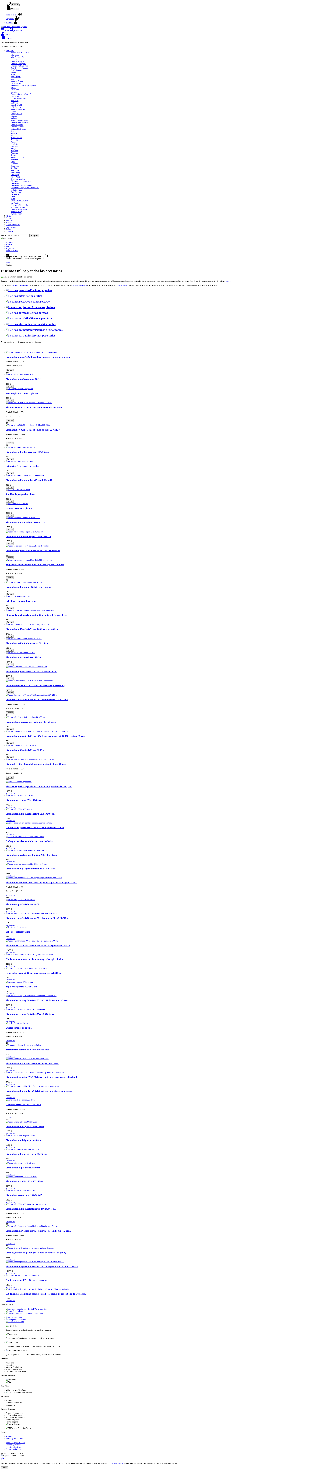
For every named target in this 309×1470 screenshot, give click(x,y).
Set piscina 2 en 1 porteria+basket (22, 466)
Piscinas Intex (33, 295)
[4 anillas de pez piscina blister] (18, 490)
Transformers (16, 192)
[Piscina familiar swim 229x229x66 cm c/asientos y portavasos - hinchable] (35, 1072)
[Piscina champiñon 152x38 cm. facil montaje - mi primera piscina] (31, 352)
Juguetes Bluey (16, 212)
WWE (13, 199)
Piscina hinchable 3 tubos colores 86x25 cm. (27, 643)
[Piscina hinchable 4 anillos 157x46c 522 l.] (23, 518)
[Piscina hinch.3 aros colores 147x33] (20, 653)
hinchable (15, 285)
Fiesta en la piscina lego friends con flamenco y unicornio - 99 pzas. (39, 786)
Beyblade (14, 75)
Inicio (8, 263)
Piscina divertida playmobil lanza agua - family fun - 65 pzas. (36, 764)
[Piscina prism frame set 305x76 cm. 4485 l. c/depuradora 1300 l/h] (32, 941)
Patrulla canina (16, 138)
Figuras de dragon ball (19, 201)
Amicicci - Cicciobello (19, 205)
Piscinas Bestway (39, 301)
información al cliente (14, 1367)
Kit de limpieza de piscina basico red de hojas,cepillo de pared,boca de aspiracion (46, 1294)
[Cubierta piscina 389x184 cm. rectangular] (22, 1275)
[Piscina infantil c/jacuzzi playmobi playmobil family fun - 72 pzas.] (32, 1226)
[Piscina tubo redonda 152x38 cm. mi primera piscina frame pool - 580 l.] (34, 878)
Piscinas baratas (38, 312)
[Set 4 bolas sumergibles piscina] (18, 596)
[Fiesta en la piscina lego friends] (19, 782)
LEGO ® (14, 59)
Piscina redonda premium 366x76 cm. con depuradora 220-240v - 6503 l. (42, 1266)
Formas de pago (12, 1422)
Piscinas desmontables (49, 329)
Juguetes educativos (13, 1447)
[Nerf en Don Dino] (14, 1317)
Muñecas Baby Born (18, 61)
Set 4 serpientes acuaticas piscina (22, 393)
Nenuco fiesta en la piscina (19, 508)
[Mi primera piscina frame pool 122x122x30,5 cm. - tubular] (29, 560)
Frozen (13, 88)
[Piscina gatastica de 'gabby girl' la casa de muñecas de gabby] (30, 1248)
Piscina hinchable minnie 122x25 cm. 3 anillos (28, 587)
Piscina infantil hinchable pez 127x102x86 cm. (28, 536)
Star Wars (14, 168)
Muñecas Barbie (17, 125)
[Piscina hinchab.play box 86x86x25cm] (21, 1122)
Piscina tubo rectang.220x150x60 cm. (24, 800)
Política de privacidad (14, 1369)
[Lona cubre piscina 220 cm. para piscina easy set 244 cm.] (28, 968)
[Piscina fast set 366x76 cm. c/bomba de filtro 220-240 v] (28, 425)
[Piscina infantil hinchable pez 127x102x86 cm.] (24, 532)
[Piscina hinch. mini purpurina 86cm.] (20, 1135)
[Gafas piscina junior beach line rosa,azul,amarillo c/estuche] (29, 823)
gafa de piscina (122, 285)
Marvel (13, 112)
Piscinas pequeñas (41, 290)
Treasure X (15, 194)
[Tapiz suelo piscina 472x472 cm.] (19, 982)
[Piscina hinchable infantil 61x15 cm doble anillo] (25, 475)
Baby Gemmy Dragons (19, 68)
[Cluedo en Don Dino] (15, 1322)
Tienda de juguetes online (15, 1443)
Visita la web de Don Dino (16, 1390)
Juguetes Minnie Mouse (20, 120)
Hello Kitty (15, 96)
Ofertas (8, 216)
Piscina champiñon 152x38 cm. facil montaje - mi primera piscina (38, 357)
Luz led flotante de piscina (19, 1028)
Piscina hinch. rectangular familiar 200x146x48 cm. (31, 855)
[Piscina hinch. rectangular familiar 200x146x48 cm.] (26, 850)
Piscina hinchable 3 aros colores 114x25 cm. (27, 452)
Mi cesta (9, 244)
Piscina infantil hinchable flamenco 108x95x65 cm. (31, 1209)
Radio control (11, 227)
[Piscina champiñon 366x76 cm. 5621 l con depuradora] (27, 546)
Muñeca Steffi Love (18, 129)
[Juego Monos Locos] (15, 1311)
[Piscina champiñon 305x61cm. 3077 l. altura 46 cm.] (26, 667)
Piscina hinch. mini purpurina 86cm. (24, 1140)
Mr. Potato (15, 203)
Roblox (13, 155)
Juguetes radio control (14, 1449)
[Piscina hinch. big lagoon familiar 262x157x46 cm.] (26, 864)
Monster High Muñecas (20, 122)
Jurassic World (16, 105)
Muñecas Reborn (17, 127)
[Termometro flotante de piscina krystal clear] (23, 1045)
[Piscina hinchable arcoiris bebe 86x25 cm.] (23, 1149)
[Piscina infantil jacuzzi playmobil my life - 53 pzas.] (26, 717)
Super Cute (15, 170)
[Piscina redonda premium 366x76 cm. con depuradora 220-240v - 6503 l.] (35, 1262)
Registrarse (10, 19)
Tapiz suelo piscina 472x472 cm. (21, 986)
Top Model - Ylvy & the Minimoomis (25, 188)
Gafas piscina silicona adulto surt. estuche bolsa (29, 841)
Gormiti (14, 92)
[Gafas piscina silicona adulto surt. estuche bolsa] (25, 837)
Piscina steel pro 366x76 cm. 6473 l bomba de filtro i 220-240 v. (37, 699)
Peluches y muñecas (13, 1445)
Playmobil (14, 146)
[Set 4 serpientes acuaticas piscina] (19, 389)
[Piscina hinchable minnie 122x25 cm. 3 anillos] (24, 582)
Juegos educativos (13, 225)
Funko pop (15, 90)
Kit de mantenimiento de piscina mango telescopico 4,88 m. (35, 959)
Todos (8, 229)
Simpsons (14, 159)
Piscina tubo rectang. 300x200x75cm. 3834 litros (30, 1014)
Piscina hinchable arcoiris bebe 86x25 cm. (26, 1154)
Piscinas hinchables (44, 324)
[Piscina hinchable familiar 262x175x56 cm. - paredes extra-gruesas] (32, 1086)
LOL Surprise (16, 107)
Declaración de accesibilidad (17, 1371)
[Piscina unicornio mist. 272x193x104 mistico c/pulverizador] (29, 681)
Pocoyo (13, 149)
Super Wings (15, 177)
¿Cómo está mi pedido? (15, 1415)
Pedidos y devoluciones (15, 1438)
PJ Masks (14, 144)
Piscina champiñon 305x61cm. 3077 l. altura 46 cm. (31, 671)
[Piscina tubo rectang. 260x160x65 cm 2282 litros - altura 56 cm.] (31, 996)
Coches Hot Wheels (18, 98)
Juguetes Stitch (16, 214)
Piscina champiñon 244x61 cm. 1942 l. (25, 750)
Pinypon (14, 142)
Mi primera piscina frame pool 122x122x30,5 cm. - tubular (35, 564)
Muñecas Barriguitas (18, 64)
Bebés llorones (16, 70)
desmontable (24, 285)
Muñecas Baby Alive (19, 209)
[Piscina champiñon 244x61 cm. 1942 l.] (21, 745)
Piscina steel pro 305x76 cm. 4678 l (23, 904)
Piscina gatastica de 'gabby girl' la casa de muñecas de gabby (36, 1252)
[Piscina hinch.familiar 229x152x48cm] (21, 1177)
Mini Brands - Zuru (18, 57)
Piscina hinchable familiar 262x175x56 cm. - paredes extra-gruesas (39, 1091)
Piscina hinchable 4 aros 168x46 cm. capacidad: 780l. (32, 1063)
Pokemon (14, 151)
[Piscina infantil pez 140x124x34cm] (20, 1163)
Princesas (14, 153)
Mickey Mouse (16, 114)
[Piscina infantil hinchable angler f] (19, 809)
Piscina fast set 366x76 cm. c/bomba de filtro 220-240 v (33, 429)
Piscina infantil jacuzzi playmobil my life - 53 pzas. (31, 722)
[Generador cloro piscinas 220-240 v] (20, 1100)
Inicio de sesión (12, 15)
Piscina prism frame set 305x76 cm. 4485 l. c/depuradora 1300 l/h (38, 945)
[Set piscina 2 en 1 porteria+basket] (19, 461)
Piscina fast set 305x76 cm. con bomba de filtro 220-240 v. (34, 407)
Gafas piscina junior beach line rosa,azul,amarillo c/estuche (35, 827)
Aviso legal (10, 1363)
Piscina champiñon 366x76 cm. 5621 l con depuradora (33, 550)
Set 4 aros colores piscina (18, 932)
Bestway (228, 281)
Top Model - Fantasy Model (21, 186)
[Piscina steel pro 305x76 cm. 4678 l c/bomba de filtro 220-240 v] (31, 913)
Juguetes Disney (17, 81)
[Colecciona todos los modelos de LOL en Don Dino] (26, 1309)
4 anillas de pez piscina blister (20, 494)
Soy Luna (14, 164)
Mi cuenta (9, 23)
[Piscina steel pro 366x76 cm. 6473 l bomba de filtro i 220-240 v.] (31, 695)
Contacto (15, 5)
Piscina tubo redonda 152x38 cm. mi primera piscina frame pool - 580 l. (41, 882)
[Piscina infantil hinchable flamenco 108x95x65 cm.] (26, 1204)
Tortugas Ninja (16, 190)
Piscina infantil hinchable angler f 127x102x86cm (30, 814)
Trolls (13, 196)
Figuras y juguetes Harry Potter (22, 94)
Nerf (12, 135)
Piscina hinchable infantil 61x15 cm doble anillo (29, 480)
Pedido (8, 246)
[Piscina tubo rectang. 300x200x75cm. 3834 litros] (25, 1009)
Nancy (13, 131)
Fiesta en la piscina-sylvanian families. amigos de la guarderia (36, 615)
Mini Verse (15, 55)
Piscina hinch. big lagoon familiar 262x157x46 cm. (31, 868)
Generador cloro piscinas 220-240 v (23, 1104)
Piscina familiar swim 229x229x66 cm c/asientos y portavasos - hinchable (42, 1077)
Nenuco (14, 133)
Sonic (13, 162)
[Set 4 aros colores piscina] (16, 927)
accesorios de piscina (80, 285)
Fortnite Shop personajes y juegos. (24, 85)
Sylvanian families (18, 179)
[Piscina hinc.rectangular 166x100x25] (21, 1190)
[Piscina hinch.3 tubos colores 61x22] (20, 374)
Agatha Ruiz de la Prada (20, 53)
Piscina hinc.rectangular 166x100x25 (24, 1195)
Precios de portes (12, 1420)
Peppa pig (14, 140)
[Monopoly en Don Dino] (16, 1320)
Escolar (8, 223)
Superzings (15, 175)
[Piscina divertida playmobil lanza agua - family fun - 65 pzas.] (30, 759)
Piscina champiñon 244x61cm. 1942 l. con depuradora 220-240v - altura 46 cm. (45, 736)
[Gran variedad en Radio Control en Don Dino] (24, 1313)
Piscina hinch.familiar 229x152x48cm (24, 1181)
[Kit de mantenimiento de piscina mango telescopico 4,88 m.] (29, 954)
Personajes (10, 51)
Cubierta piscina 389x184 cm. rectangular (26, 1280)
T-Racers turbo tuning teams (21, 181)
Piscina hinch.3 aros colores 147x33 (23, 657)
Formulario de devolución (15, 1417)
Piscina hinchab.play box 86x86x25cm (25, 1126)
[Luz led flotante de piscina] (17, 1023)
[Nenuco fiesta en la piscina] (17, 504)
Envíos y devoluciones (14, 1413)
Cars (12, 79)
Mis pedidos (10, 1405)
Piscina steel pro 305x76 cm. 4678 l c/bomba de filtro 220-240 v (37, 918)
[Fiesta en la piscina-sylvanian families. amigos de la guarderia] (30, 610)
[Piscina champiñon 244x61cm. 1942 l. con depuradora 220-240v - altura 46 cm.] (37, 731)
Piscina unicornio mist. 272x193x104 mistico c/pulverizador (35, 685)
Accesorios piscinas (43, 307)
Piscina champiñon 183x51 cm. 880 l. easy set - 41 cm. (32, 629)
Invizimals (14, 101)
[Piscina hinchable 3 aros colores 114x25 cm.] (23, 447)
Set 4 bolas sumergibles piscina (21, 601)
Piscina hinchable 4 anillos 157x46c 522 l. (26, 522)
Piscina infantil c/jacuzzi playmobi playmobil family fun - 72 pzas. (38, 1231)
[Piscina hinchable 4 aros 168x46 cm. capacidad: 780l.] (27, 1059)
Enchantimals (16, 83)
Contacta (9, 1365)
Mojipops (14, 118)
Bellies (13, 72)
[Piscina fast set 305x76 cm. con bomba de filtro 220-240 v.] (29, 403)
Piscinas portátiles (41, 318)
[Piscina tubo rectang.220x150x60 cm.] (21, 795)
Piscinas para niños (43, 335)
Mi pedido (14, 9)
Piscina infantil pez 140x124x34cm (23, 1167)
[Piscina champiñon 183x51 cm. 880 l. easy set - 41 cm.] (28, 624)
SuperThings (15, 172)
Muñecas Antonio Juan (19, 66)
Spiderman (15, 166)
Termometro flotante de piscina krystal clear (27, 1049)
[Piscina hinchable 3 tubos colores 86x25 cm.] (24, 639)
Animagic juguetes (18, 207)
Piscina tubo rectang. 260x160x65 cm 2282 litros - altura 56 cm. (37, 1000)
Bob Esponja (16, 77)
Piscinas (9, 218)
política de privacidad (115, 1463)
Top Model (15, 183)
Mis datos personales (14, 1403)
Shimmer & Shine (17, 157)
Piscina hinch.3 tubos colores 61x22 (23, 379)
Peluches (9, 220)
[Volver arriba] (2, 1459)
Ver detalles (10, 793)
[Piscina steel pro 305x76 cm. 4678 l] (20, 900)
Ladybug (14, 103)
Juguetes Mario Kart (18, 109)
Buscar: (4, 235)
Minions (14, 116)
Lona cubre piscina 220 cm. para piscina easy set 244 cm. (34, 973)
